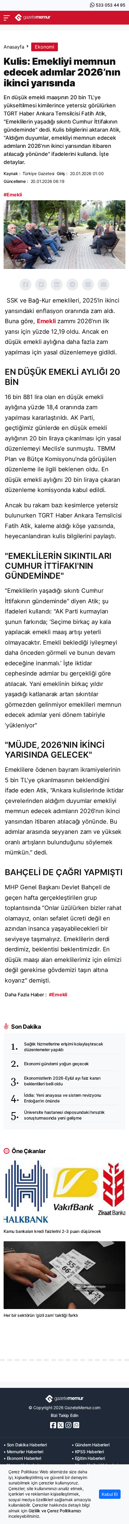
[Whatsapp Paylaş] (88, 285)
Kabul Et (110, 1494)
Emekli (46, 321)
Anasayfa (14, 47)
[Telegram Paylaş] (72, 285)
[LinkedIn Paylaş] (57, 285)
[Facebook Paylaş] (26, 285)
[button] (7, 17)
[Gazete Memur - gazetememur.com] (33, 17)
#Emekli (13, 195)
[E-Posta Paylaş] (104, 285)
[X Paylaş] (41, 285)
